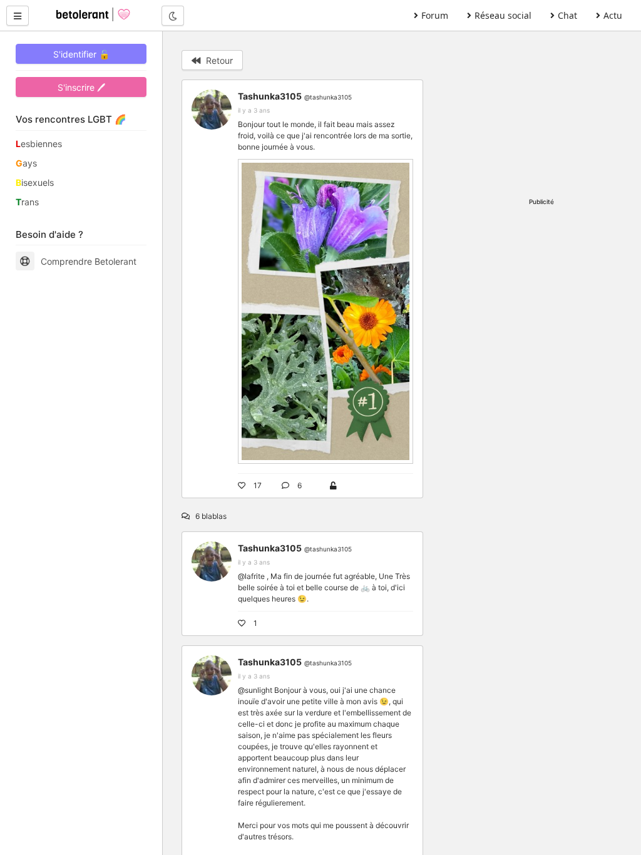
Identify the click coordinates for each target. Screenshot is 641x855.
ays (26, 163)
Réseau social (502, 15)
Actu (612, 15)
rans (27, 202)
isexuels (35, 182)
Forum (434, 15)
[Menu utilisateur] (17, 16)
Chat (567, 15)
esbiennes (39, 143)
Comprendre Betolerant (88, 261)
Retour (218, 60)
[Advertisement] (541, 109)
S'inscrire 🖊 (81, 87)
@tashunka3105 (328, 97)
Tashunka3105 (270, 96)
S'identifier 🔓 (81, 54)
